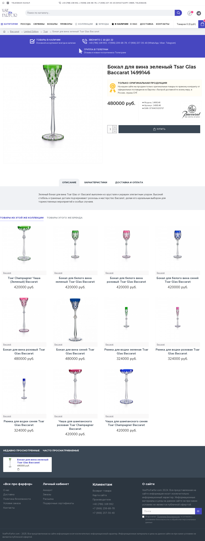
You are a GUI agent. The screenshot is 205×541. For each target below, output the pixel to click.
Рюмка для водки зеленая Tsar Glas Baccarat (126, 351)
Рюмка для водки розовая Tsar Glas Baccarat (178, 351)
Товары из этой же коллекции (22, 217)
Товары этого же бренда (64, 217)
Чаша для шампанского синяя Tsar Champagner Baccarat (126, 423)
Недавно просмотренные (21, 450)
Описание (69, 182)
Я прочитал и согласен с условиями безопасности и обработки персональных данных (170, 519)
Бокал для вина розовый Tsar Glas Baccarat (24, 351)
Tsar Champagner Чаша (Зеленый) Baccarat (24, 280)
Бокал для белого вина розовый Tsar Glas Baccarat (126, 280)
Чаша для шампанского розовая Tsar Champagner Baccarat (75, 425)
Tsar (45, 31)
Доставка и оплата (129, 182)
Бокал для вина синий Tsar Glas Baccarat (75, 351)
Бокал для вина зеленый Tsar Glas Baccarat (32, 461)
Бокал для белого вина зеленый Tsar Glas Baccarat (75, 280)
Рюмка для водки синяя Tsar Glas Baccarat (24, 423)
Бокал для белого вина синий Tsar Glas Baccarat (178, 280)
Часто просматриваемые (61, 450)
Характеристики (95, 182)
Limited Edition (31, 31)
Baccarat (14, 31)
